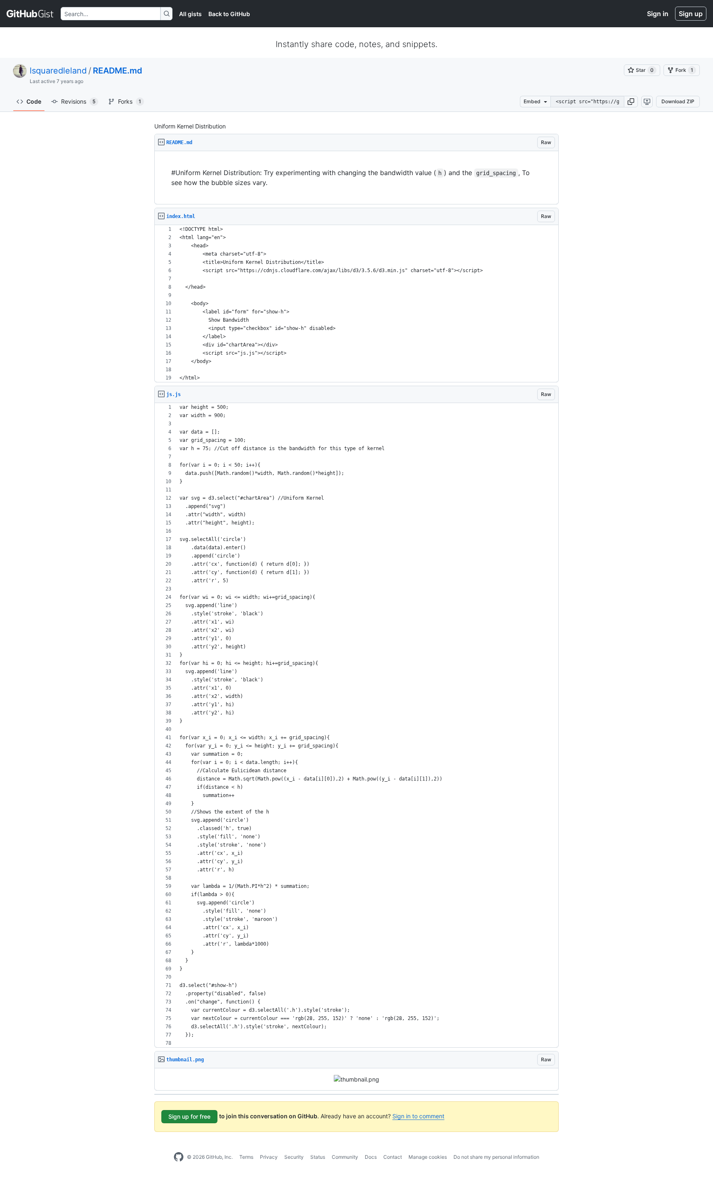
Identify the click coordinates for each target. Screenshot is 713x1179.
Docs (371, 1157)
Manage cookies (427, 1157)
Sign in (657, 13)
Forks (129, 101)
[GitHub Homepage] (179, 1157)
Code (33, 101)
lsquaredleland (58, 71)
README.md (117, 71)
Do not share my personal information (496, 1157)
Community (345, 1157)
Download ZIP (677, 101)
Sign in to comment (418, 1116)
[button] (631, 101)
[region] (356, 177)
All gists (190, 13)
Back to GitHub (229, 13)
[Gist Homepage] (30, 14)
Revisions (78, 101)
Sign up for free (189, 1116)
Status (317, 1157)
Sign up (691, 13)
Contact (392, 1157)
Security (294, 1157)
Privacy (269, 1157)
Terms (246, 1157)
